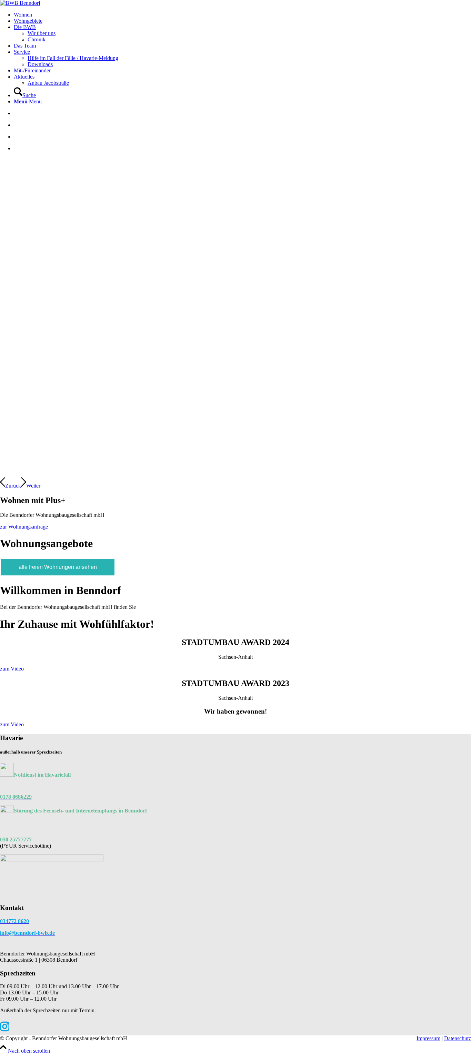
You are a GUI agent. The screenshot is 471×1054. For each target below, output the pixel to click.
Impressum (428, 1038)
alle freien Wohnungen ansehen (58, 567)
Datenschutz (457, 1038)
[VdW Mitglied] (51, 859)
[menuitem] (242, 15)
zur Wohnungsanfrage (24, 527)
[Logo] (20, 3)
